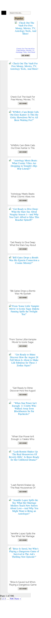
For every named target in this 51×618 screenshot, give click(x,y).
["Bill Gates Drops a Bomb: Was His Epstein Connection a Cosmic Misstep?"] (24, 260)
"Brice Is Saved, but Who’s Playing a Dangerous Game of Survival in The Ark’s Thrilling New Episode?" (22, 586)
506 (11, 598)
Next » (17, 598)
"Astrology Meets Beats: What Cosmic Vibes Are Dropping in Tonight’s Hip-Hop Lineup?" (23, 198)
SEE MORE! (25, 55)
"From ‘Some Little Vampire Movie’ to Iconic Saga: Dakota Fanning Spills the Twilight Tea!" (22, 343)
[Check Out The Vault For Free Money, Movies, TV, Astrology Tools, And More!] (25, 28)
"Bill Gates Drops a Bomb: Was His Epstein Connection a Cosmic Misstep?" (23, 295)
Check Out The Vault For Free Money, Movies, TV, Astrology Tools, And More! (25, 50)
